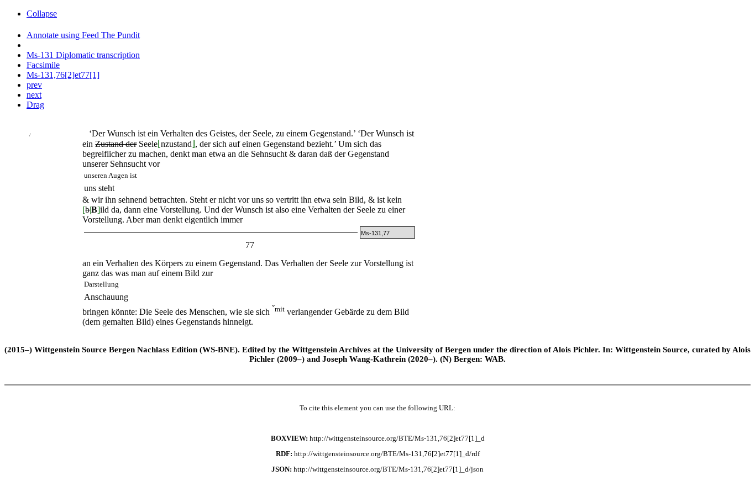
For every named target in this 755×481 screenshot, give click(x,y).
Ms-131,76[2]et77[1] (63, 75)
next (34, 94)
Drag (35, 104)
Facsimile (43, 65)
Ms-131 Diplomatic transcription (83, 55)
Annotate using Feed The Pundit (83, 35)
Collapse (42, 13)
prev (34, 84)
